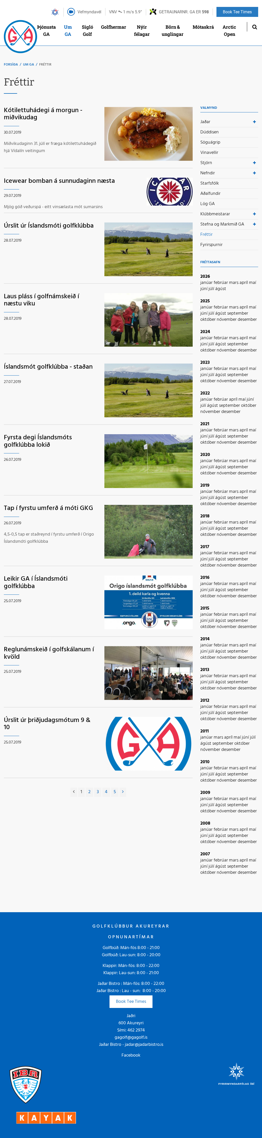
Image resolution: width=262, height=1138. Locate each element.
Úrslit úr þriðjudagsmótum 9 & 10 (47, 724)
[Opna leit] (254, 26)
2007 (205, 854)
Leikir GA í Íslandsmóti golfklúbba (36, 583)
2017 (204, 547)
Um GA (28, 65)
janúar (207, 282)
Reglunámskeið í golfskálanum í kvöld (49, 653)
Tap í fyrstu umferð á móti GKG (48, 508)
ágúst (220, 289)
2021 (204, 424)
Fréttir (45, 65)
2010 (205, 762)
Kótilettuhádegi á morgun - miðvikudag (43, 114)
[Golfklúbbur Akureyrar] (20, 37)
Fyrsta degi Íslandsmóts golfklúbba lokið (38, 441)
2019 (205, 485)
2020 (205, 455)
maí (252, 282)
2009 (205, 792)
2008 (205, 823)
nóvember (227, 319)
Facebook (131, 1055)
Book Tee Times (131, 1001)
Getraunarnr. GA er (184, 11)
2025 (205, 301)
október (208, 319)
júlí (212, 289)
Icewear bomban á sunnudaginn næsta (59, 181)
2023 (205, 362)
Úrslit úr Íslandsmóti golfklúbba (49, 226)
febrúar (221, 282)
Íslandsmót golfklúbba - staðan (48, 367)
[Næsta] (122, 792)
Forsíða (11, 65)
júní (204, 289)
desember (247, 319)
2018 (205, 516)
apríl (244, 282)
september (237, 313)
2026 (205, 276)
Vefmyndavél (89, 11)
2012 (204, 700)
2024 (205, 332)
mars (234, 282)
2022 (205, 393)
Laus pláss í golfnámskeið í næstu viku (41, 300)
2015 (204, 608)
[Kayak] (46, 1118)
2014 (205, 639)
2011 (204, 731)
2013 (204, 670)
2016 (205, 577)
